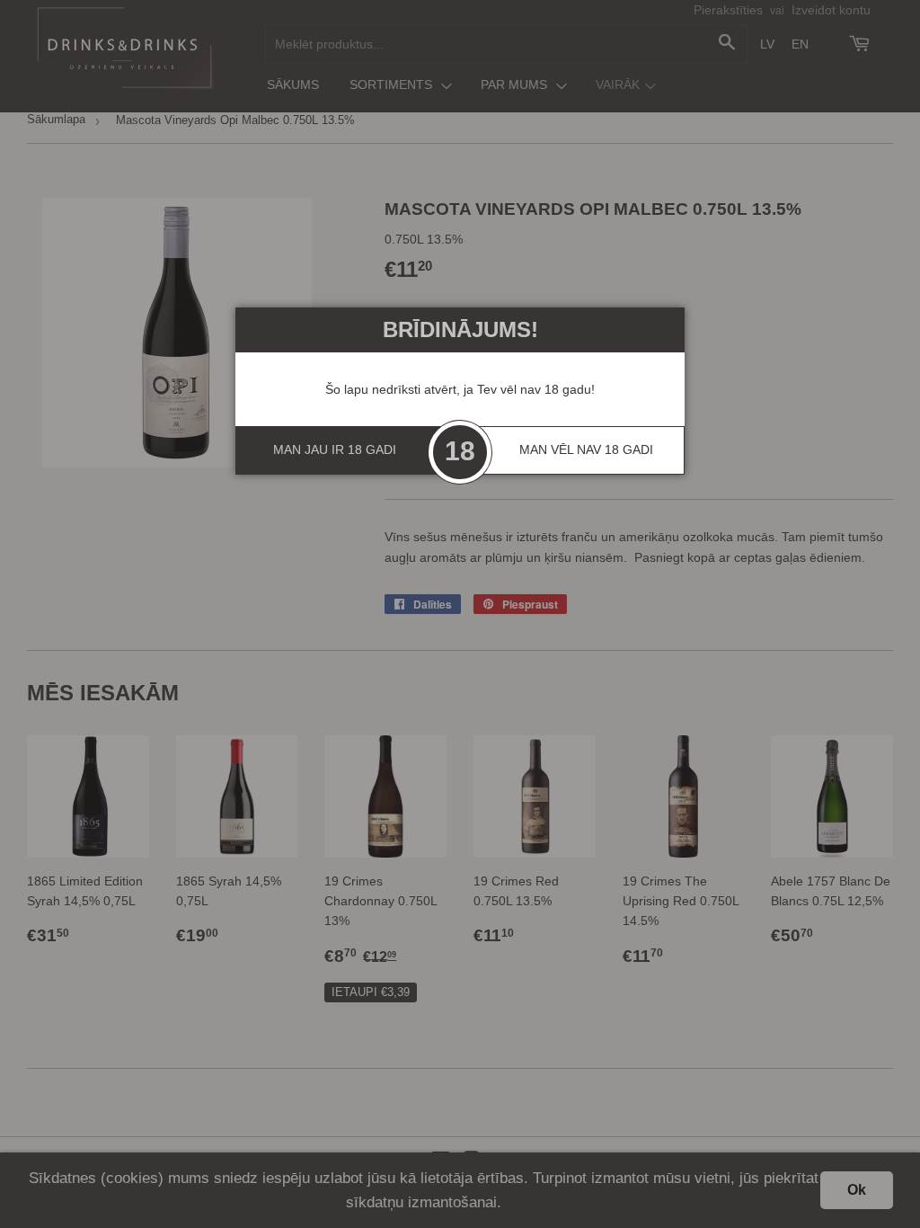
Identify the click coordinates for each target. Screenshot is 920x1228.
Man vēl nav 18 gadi (586, 449)
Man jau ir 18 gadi (334, 449)
